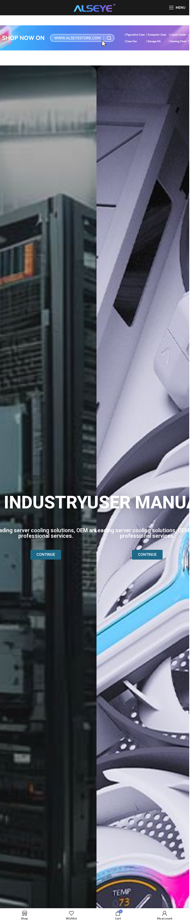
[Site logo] (94, 7)
